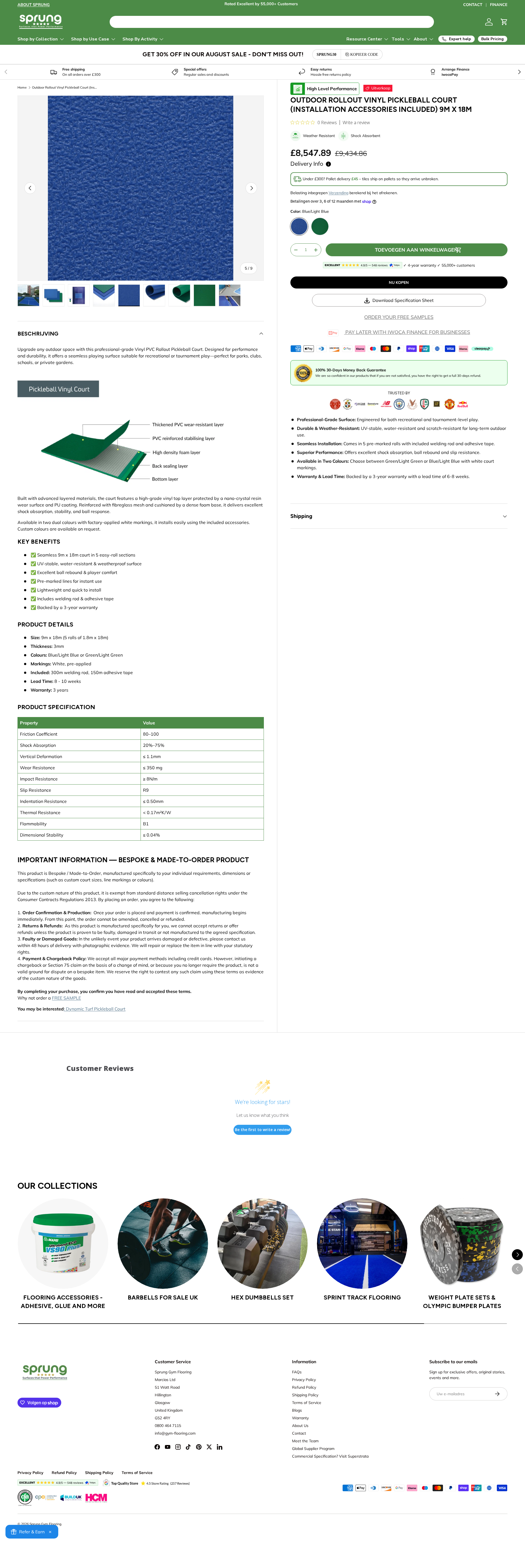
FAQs (297, 1372)
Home (22, 87)
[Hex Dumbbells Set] (262, 1243)
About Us (300, 1425)
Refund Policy (304, 1387)
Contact (299, 1433)
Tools (398, 39)
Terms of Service (306, 1402)
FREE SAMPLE (66, 998)
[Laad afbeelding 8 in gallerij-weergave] (204, 295)
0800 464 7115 (168, 1425)
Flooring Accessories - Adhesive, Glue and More (63, 1302)
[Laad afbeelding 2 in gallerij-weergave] (54, 295)
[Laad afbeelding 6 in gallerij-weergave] (154, 295)
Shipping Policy (305, 1394)
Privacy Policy (304, 1379)
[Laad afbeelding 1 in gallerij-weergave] (28, 295)
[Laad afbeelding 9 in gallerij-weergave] (230, 295)
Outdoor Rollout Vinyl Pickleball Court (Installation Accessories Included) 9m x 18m (65, 87)
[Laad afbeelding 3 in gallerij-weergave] (79, 295)
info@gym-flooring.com (175, 1433)
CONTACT (472, 4)
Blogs (297, 1410)
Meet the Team (305, 1440)
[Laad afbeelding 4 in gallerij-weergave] (104, 295)
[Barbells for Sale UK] (163, 1243)
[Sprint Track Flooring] (362, 1243)
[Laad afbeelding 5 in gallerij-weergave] (129, 295)
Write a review (356, 122)
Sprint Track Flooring (362, 1297)
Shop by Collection (38, 39)
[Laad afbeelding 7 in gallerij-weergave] (179, 295)
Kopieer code (364, 54)
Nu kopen (399, 282)
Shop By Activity (139, 39)
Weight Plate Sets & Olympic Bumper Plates (462, 1302)
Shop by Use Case (90, 39)
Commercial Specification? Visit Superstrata (330, 1456)
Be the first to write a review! (262, 1129)
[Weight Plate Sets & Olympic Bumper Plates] (462, 1243)
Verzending (338, 192)
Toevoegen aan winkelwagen (416, 250)
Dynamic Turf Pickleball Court (96, 1009)
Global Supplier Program (313, 1448)
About (420, 39)
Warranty (300, 1417)
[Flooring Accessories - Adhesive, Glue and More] (63, 1243)
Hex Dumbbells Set (262, 1297)
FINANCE (499, 4)
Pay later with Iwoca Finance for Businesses (407, 332)
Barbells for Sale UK (163, 1297)
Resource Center (364, 39)
